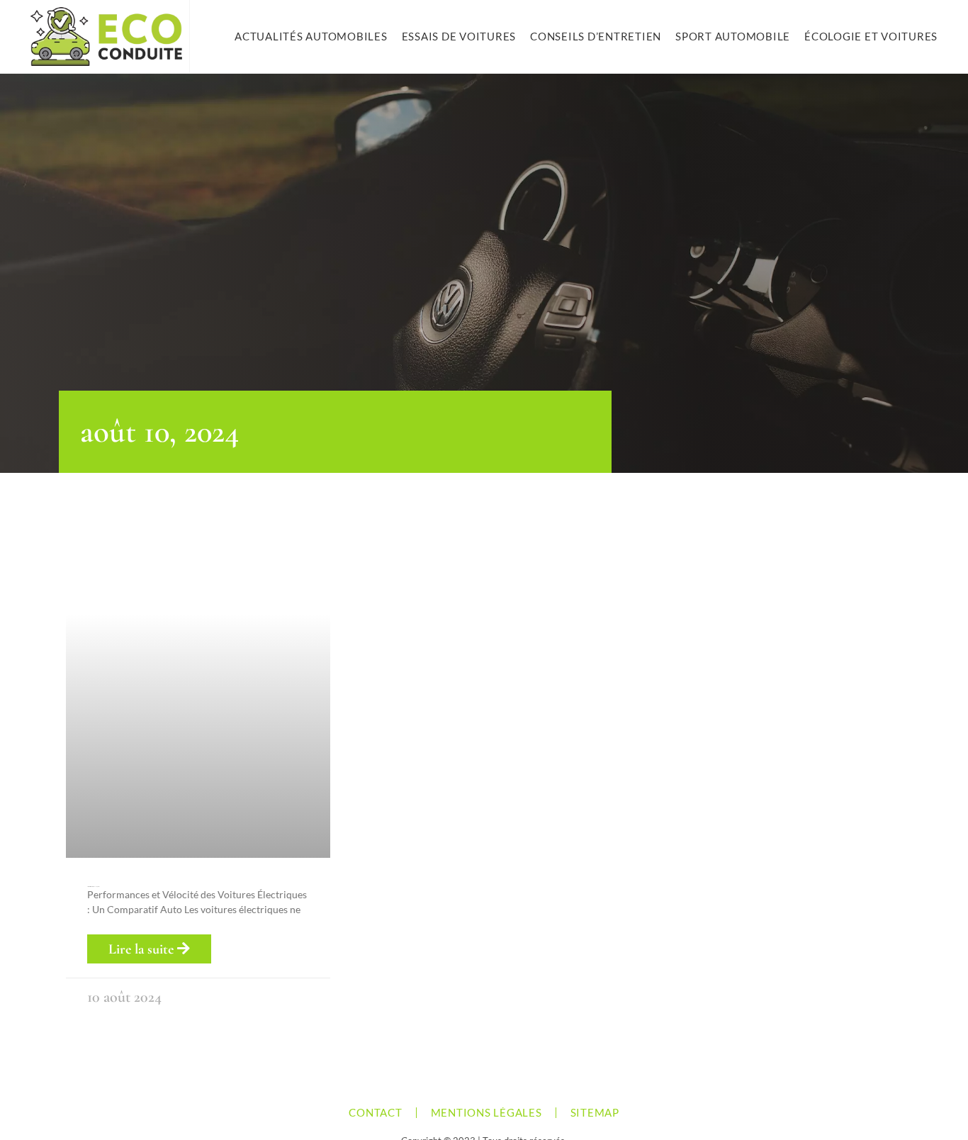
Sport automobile (732, 36)
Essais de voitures (459, 36)
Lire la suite (142, 949)
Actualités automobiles (311, 36)
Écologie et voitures (871, 36)
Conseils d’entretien (595, 36)
